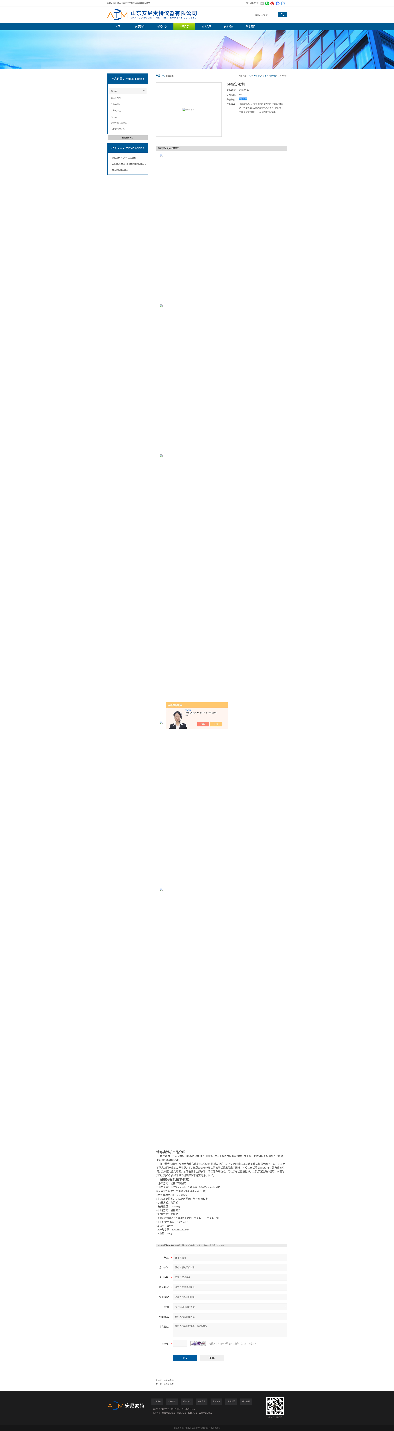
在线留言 (228, 26)
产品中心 (257, 76)
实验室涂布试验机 (119, 123)
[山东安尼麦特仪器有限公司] (153, 14)
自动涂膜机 (116, 104)
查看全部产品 (127, 138)
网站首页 (157, 1402)
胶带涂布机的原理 (120, 170)
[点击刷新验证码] (198, 1343)
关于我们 (140, 26)
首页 (117, 26)
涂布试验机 (116, 110)
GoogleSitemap (188, 1409)
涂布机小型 (169, 1384)
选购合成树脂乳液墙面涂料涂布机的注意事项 (132, 164)
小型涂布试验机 (118, 129)
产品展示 (184, 26)
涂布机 (114, 91)
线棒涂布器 (169, 1380)
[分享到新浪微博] (272, 3)
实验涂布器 (116, 98)
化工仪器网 (175, 1409)
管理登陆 (156, 1409)
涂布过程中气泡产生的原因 (124, 158)
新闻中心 (162, 26)
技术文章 (206, 26)
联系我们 (250, 26)
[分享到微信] (267, 3)
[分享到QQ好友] (283, 3)
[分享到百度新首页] (277, 3)
